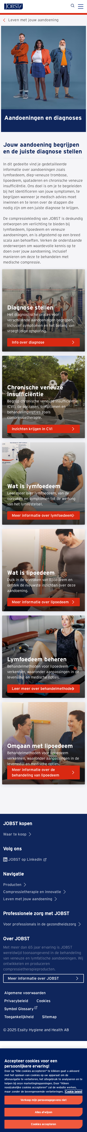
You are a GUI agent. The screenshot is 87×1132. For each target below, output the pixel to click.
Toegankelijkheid (19, 1017)
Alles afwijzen (43, 1112)
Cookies (43, 1001)
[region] (43, 1090)
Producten (12, 884)
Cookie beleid (73, 1091)
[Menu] (80, 7)
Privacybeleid (16, 1001)
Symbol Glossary (19, 1009)
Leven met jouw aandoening (27, 899)
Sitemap (49, 1017)
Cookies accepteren (43, 1124)
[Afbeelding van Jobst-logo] (13, 6)
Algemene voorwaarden (25, 993)
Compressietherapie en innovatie (32, 892)
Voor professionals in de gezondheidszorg (39, 924)
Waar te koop (14, 834)
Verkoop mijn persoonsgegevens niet (43, 1100)
